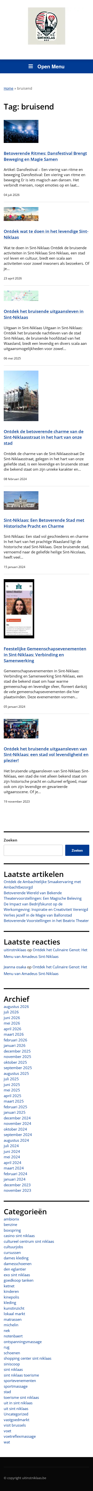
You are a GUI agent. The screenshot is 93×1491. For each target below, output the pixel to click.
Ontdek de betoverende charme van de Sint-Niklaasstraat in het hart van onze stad (44, 437)
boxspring (12, 1230)
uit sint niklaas (16, 1408)
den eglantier (15, 1269)
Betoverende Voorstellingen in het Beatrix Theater (46, 920)
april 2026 (12, 1028)
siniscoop (12, 1363)
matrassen (13, 1319)
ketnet (9, 1285)
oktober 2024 (15, 1129)
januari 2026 (15, 1045)
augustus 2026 (16, 1006)
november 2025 (17, 1056)
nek (7, 1330)
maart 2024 (14, 1168)
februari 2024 (15, 1173)
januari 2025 (15, 1112)
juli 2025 (11, 1078)
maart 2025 (14, 1101)
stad (7, 1391)
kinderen (11, 1291)
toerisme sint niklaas (21, 1397)
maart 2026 (14, 1034)
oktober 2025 (15, 1062)
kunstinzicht (14, 1308)
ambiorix (11, 1219)
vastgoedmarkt (16, 1419)
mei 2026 (12, 1023)
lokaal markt (14, 1313)
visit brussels (15, 1425)
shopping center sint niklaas (27, 1358)
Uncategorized (16, 1413)
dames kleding (16, 1257)
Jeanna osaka (15, 966)
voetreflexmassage (20, 1436)
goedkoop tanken (18, 1280)
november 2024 (17, 1123)
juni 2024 (12, 1151)
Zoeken (10, 840)
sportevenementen (20, 1380)
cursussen (12, 1252)
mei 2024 (12, 1156)
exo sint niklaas (17, 1274)
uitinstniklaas (15, 949)
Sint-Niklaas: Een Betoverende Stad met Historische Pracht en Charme (44, 523)
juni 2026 (12, 1017)
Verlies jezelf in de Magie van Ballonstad (38, 915)
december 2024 (17, 1117)
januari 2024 (15, 1179)
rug (6, 1347)
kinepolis (11, 1297)
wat (7, 1441)
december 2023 (17, 1184)
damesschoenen (17, 1263)
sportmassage (16, 1386)
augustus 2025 (16, 1073)
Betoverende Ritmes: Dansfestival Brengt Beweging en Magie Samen (45, 156)
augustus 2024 (16, 1140)
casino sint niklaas (19, 1235)
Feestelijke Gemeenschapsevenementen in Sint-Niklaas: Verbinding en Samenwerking (45, 654)
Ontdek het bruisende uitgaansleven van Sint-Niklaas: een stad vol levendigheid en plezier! (46, 754)
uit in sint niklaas (18, 1402)
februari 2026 (15, 1039)
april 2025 (12, 1095)
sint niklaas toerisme (21, 1375)
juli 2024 (11, 1145)
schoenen (12, 1352)
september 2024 (18, 1134)
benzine (10, 1224)
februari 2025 (15, 1106)
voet (7, 1430)
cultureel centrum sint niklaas (29, 1241)
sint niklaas (13, 1369)
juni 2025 (12, 1084)
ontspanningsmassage (23, 1341)
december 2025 (17, 1051)
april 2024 (12, 1162)
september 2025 (18, 1067)
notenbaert (13, 1335)
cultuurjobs (13, 1246)
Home (8, 88)
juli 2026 (11, 1011)
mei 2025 (12, 1089)
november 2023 (17, 1190)
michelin (11, 1324)
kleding (10, 1302)
